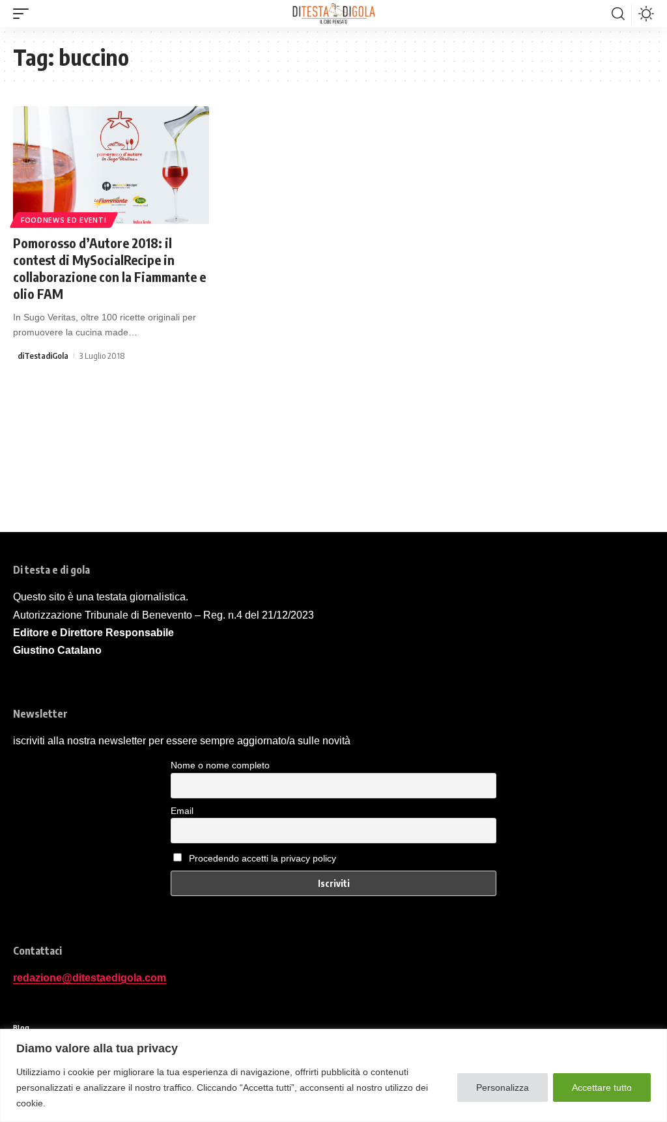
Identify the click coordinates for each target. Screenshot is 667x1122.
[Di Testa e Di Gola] (333, 13)
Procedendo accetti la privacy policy (262, 858)
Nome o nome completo (220, 765)
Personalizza (502, 1087)
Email (182, 811)
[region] (333, 1075)
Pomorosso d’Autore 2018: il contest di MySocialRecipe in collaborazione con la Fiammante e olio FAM (109, 268)
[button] (24, 13)
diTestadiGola (43, 355)
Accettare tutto (602, 1087)
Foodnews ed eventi (64, 220)
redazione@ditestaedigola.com (89, 977)
